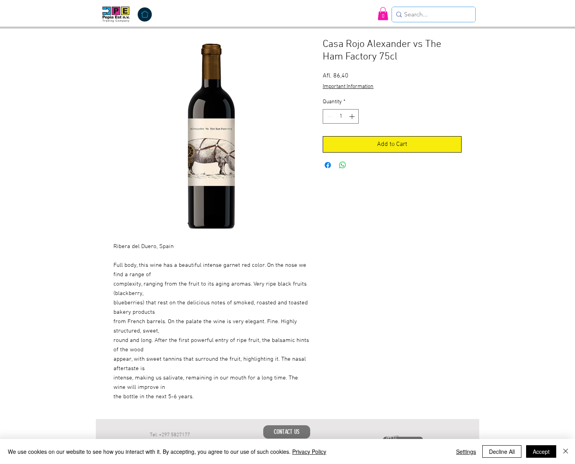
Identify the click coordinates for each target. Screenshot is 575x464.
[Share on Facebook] (327, 165)
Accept (541, 451)
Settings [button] (466, 451)
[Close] (565, 451)
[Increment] (353, 116)
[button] (382, 13)
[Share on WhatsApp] (342, 165)
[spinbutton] (341, 116)
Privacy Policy (309, 451)
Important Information (348, 86)
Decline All (502, 451)
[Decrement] (329, 116)
